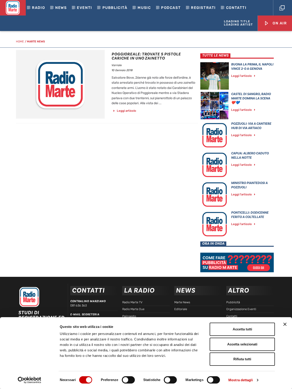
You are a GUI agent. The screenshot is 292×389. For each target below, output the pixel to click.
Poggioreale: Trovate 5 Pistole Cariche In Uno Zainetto (146, 56)
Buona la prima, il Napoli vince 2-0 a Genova (252, 66)
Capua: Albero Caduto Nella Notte (250, 155)
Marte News (36, 41)
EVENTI (84, 7)
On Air (279, 23)
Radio (38, 7)
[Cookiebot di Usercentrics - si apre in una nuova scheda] (30, 380)
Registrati (203, 7)
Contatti (236, 7)
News (61, 7)
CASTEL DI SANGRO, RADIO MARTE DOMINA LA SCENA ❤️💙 (251, 98)
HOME (20, 41)
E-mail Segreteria (84, 314)
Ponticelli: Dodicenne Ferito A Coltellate (250, 214)
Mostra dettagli (240, 380)
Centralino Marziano (88, 301)
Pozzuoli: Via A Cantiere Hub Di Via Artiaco (251, 126)
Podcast (171, 7)
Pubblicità (115, 7)
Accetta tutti (242, 329)
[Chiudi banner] (285, 324)
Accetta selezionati (242, 344)
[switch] (128, 380)
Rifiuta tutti (242, 359)
